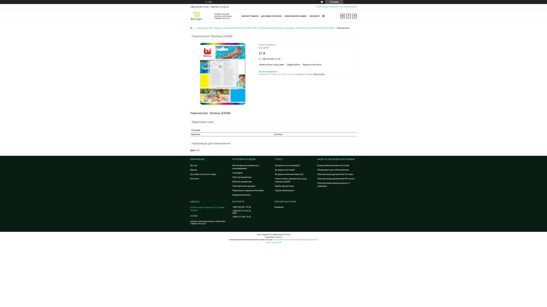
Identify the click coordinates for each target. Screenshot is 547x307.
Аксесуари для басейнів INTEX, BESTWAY (315, 28)
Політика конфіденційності (307, 240)
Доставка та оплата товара (203, 174)
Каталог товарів (250, 16)
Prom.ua (287, 235)
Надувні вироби (205, 28)
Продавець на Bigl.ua (273, 237)
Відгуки (193, 170)
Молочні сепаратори (242, 182)
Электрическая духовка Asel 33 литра (335, 174)
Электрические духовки (243, 186)
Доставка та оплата (271, 16)
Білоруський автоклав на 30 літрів (333, 165)
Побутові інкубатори (241, 177)
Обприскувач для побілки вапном (333, 170)
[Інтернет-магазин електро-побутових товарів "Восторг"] (201, 16)
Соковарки (237, 173)
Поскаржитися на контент (284, 240)
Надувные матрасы (241, 195)
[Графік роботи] (342, 16)
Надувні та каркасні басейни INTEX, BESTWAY (235, 28)
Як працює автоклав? (285, 170)
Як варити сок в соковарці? (287, 165)
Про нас (193, 165)
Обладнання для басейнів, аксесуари (276, 28)
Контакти (314, 16)
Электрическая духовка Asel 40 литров (335, 179)
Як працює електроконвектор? (289, 174)
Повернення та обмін (296, 16)
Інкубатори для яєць (284, 186)
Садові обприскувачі (284, 190)
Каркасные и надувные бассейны (248, 190)
